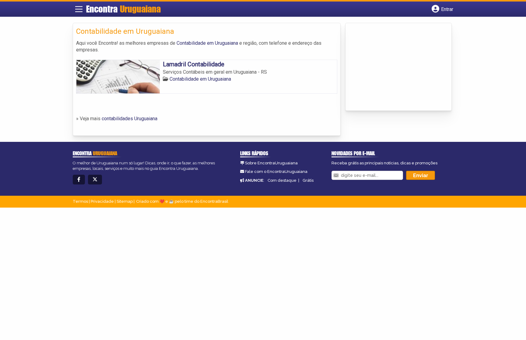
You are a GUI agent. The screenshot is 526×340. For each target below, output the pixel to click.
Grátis (308, 180)
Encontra (123, 8)
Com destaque (282, 180)
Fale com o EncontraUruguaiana (276, 171)
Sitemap (125, 201)
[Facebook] (79, 180)
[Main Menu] (79, 9)
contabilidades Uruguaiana (129, 118)
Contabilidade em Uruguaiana (207, 43)
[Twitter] (95, 180)
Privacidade (102, 201)
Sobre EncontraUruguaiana (271, 163)
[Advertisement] (394, 67)
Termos (80, 201)
